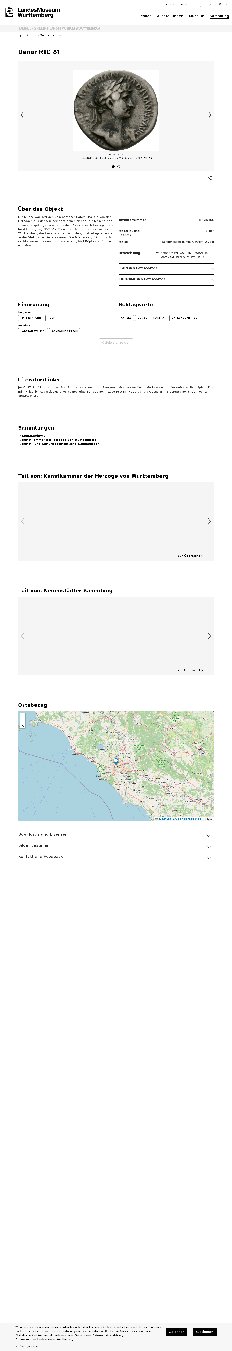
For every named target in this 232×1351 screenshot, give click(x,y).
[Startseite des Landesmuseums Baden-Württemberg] (32, 14)
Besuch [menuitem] (145, 16)
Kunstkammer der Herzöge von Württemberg (59, 440)
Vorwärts (210, 115)
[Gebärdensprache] (219, 5)
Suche (184, 4)
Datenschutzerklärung (108, 1335)
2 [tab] (119, 167)
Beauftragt (25, 325)
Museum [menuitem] (196, 16)
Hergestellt (26, 312)
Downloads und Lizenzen (43, 834)
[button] (115, 762)
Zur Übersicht (188, 556)
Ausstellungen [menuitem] (170, 16)
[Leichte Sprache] (210, 5)
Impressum (23, 1339)
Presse (170, 4)
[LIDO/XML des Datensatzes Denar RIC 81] (212, 279)
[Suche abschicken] (201, 5)
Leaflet (165, 819)
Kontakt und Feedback (40, 856)
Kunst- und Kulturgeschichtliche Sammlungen (61, 444)
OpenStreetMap (188, 819)
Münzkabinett (33, 436)
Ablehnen (176, 1332)
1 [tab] (113, 167)
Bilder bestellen (34, 845)
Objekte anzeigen (116, 342)
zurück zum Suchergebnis (41, 35)
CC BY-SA (145, 158)
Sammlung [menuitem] (219, 16)
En (227, 4)
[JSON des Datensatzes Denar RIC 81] (212, 268)
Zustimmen (204, 1332)
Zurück (22, 115)
